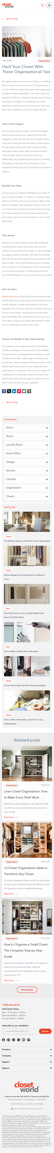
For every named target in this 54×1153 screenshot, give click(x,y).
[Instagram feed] (8, 1039)
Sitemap (30, 1104)
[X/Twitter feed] (18, 1039)
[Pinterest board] (28, 1039)
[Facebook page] (3, 1039)
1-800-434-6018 (10, 1005)
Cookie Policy (40, 1099)
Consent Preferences (18, 1104)
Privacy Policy (29, 1099)
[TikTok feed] (13, 1039)
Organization (44, 60)
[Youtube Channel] (23, 1039)
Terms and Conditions (15, 1099)
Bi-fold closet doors (11, 297)
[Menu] (49, 5)
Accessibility (39, 1104)
